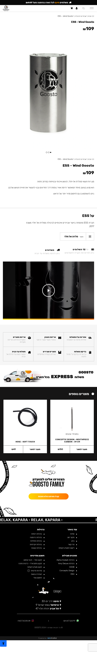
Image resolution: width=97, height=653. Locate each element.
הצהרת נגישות (36, 574)
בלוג (73, 541)
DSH (73, 574)
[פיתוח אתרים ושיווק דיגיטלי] (53, 638)
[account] (76, 8)
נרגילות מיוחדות (36, 541)
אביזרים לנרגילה (80, 159)
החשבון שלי (37, 578)
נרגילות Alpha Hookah (66, 560)
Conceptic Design (67, 570)
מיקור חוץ (71, 537)
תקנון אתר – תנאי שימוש (33, 560)
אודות (72, 534)
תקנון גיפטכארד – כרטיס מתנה (30, 563)
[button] (50, 152)
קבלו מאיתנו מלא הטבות (48, 496)
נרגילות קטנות (36, 548)
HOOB (72, 567)
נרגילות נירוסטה (36, 537)
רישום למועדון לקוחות (67, 548)
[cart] (71, 8)
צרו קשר (71, 544)
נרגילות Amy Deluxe (66, 563)
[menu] (92, 8)
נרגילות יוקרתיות (36, 544)
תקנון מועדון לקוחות (34, 567)
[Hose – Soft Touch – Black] (25, 419)
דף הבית (91, 159)
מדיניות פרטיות (36, 571)
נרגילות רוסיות (36, 534)
